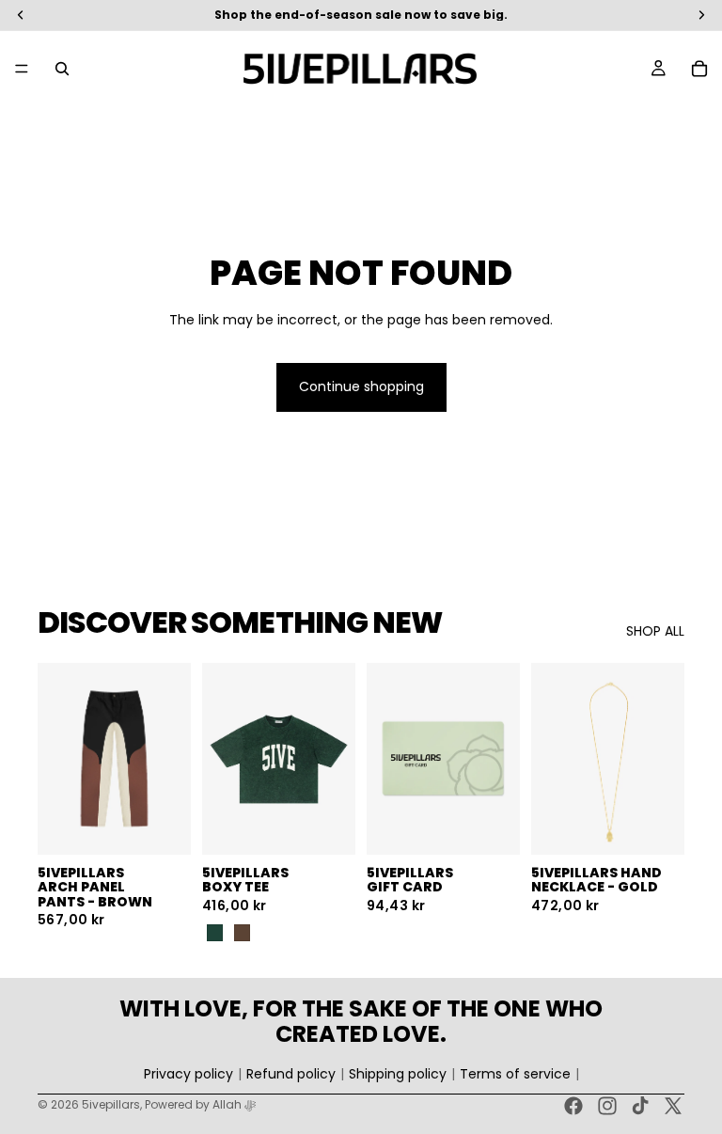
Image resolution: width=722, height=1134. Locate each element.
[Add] (655, 826)
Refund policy (291, 1074)
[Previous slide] (58, 759)
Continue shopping (361, 386)
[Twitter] (673, 1106)
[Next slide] (170, 759)
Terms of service (515, 1074)
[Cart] (699, 68)
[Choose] (162, 826)
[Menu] (21, 68)
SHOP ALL (655, 631)
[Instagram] (607, 1106)
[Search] (62, 68)
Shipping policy (398, 1074)
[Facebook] (573, 1106)
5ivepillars (111, 1104)
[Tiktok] (640, 1106)
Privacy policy (188, 1074)
